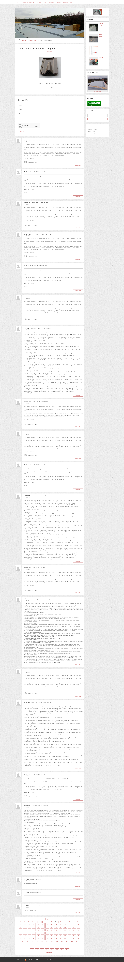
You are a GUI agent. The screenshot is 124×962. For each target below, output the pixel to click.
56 (73, 930)
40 (65, 927)
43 (78, 927)
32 (29, 927)
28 (73, 924)
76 (38, 935)
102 (32, 941)
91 (42, 938)
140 (52, 949)
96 (65, 938)
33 (33, 927)
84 (73, 935)
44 (20, 930)
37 (51, 927)
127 (37, 947)
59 (25, 933)
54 (65, 930)
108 (62, 941)
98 (73, 938)
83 (69, 935)
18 (29, 924)
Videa (44, 2)
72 (20, 935)
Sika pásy (101, 57)
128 (42, 947)
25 (60, 924)
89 (33, 938)
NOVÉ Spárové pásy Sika (54, 2)
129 (47, 947)
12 (64, 921)
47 (33, 930)
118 (52, 944)
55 (69, 930)
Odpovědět (78, 165)
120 (62, 944)
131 (57, 947)
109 (67, 941)
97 (69, 938)
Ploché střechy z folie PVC (28, 2)
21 (42, 924)
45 (25, 930)
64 (47, 933)
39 (60, 927)
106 (52, 941)
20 (38, 924)
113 (27, 944)
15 (78, 921)
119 (57, 944)
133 (67, 947)
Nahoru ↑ (57, 959)
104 (42, 941)
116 (42, 944)
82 (65, 935)
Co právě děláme (97, 91)
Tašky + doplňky (32, 40)
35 (42, 927)
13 (69, 921)
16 (20, 924)
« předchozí (49, 919)
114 (32, 944)
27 (69, 924)
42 (73, 927)
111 (77, 941)
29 (78, 924)
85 (78, 935)
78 (47, 935)
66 (56, 933)
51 (51, 930)
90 (38, 938)
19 (33, 924)
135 (77, 947)
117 (47, 944)
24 (56, 924)
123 (77, 944)
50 (47, 930)
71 (78, 933)
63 (42, 933)
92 (47, 938)
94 (56, 938)
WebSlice (31, 959)
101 (27, 941)
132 (62, 947)
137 (37, 949)
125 (27, 947)
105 (47, 941)
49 (42, 930)
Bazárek (24, 40)
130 (52, 947)
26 (65, 924)
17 (25, 924)
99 (78, 938)
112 (22, 944)
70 (73, 933)
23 (51, 924)
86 (20, 938)
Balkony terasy (101, 24)
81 (60, 935)
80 (56, 935)
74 (29, 935)
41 (69, 927)
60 (29, 933)
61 (33, 933)
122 (72, 944)
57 (78, 930)
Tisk (37, 959)
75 (33, 935)
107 (57, 941)
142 (62, 949)
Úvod (18, 2)
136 (32, 949)
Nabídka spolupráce (68, 2)
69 (69, 933)
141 (57, 949)
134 (72, 947)
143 (67, 949)
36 (47, 927)
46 (29, 930)
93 (51, 938)
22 (47, 924)
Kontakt (39, 2)
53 (60, 930)
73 (25, 935)
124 (22, 947)
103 (37, 941)
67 (60, 933)
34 (38, 927)
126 (32, 947)
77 (42, 935)
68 (65, 933)
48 (38, 930)
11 (60, 921)
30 (20, 927)
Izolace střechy (101, 35)
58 (20, 933)
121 (67, 944)
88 (29, 938)
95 (60, 938)
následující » (49, 952)
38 (56, 927)
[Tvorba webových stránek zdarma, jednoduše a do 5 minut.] (25, 960)
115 (37, 944)
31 (25, 927)
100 (22, 941)
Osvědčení (101, 46)
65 (51, 933)
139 (47, 949)
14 (73, 921)
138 (42, 949)
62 (38, 933)
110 (72, 941)
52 (56, 930)
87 (25, 938)
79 (51, 935)
